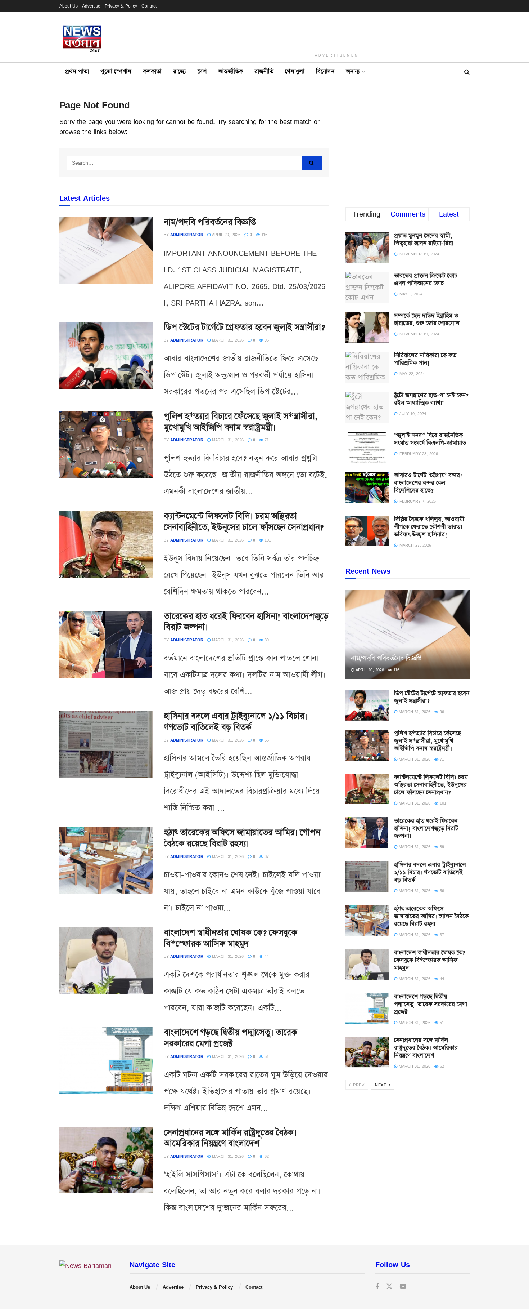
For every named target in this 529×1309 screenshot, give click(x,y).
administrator (186, 234)
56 (266, 740)
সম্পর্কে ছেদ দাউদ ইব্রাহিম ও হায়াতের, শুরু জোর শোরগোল (427, 320)
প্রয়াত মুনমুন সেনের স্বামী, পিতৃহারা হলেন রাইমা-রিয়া (423, 240)
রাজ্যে (179, 71)
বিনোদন (325, 71)
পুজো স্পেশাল (115, 71)
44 (266, 956)
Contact (149, 6)
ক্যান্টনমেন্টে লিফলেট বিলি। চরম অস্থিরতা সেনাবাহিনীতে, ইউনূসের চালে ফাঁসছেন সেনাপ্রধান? (244, 522)
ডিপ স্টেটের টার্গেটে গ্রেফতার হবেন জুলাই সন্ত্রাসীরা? (244, 327)
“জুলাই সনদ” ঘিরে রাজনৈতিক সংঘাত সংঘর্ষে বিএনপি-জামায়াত (430, 439)
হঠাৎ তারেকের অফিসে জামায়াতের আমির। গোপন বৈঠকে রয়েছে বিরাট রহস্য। (242, 838)
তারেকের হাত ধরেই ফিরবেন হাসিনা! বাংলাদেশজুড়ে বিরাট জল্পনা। (246, 622)
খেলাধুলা (294, 71)
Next (381, 1085)
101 (267, 540)
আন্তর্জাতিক (230, 71)
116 (263, 234)
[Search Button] (312, 163)
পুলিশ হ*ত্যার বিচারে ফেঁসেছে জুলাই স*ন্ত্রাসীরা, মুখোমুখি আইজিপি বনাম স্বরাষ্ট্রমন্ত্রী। (240, 422)
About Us (68, 6)
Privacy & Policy (121, 6)
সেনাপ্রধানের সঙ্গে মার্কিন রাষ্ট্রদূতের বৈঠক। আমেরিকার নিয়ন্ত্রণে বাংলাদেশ (230, 1138)
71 (266, 440)
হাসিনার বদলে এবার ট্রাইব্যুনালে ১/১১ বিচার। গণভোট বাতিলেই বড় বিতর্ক (235, 722)
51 (266, 1056)
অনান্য (353, 71)
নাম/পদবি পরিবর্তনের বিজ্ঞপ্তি (210, 222)
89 (266, 640)
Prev (358, 1085)
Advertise (91, 6)
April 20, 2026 (225, 234)
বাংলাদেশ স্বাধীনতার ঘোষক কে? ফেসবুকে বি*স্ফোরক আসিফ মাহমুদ (230, 938)
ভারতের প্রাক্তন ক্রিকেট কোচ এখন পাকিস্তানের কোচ (425, 280)
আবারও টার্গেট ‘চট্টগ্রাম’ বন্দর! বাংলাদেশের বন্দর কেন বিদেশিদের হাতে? (428, 483)
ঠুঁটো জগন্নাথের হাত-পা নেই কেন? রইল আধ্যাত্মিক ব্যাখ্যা (431, 399)
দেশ (202, 71)
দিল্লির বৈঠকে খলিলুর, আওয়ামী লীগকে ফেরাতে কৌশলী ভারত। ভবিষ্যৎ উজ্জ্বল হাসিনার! (429, 527)
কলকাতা (152, 71)
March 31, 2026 (227, 340)
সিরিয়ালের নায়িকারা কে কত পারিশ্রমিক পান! (425, 359)
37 (266, 856)
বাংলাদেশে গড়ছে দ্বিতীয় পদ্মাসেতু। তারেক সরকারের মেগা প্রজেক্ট (230, 1038)
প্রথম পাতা (77, 71)
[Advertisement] (339, 30)
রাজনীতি (263, 71)
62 (266, 1156)
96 (266, 340)
